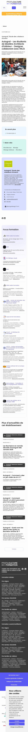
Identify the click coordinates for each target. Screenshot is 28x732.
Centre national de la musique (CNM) (15, 366)
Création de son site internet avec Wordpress (11, 320)
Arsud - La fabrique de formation (13, 333)
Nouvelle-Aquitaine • (15, 589)
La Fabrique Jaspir (11, 258)
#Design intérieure (8, 149)
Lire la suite (18, 184)
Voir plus (14, 549)
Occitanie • (5, 590)
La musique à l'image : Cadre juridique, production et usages (12, 273)
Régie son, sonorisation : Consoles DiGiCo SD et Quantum (13, 289)
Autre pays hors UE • (17, 595)
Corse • (16, 586)
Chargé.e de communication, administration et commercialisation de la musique (14, 405)
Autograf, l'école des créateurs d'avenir (13, 37)
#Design (15, 147)
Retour (5, 26)
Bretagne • (22, 585)
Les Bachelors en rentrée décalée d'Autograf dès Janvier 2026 (13, 447)
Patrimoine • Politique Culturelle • (11, 603)
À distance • (5, 584)
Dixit (7, 247)
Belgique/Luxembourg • (15, 593)
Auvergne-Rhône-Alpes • (16, 584)
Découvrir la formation (9, 242)
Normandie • (5, 589)
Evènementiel (5, 606)
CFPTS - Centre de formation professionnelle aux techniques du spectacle (15, 348)
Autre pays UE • (6, 595)
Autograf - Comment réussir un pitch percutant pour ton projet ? (13, 500)
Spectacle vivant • (7, 604)
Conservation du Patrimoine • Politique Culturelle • (14, 665)
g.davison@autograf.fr (12, 199)
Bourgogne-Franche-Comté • (10, 585)
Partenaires (14, 684)
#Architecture (7, 147)
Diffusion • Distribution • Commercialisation (11, 666)
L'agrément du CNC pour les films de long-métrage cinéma (13, 251)
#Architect (19, 149)
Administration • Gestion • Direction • (12, 612)
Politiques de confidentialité (14, 681)
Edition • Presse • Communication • (12, 602)
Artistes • (5, 614)
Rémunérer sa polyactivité (9, 336)
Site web (8, 201)
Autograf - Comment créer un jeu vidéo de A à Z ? (13, 476)
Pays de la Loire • (14, 590)
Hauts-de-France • (7, 588)
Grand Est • (22, 586)
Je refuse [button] (17, 724)
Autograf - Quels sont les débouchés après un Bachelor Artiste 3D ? (13, 529)
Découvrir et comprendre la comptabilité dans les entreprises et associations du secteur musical (13, 371)
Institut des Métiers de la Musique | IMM (13, 401)
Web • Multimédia (18, 604)
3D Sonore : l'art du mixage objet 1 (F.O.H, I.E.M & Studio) (13, 240)
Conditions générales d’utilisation (14, 678)
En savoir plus (11, 133)
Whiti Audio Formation (12, 235)
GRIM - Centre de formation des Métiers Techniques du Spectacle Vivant (15, 302)
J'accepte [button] (17, 721)
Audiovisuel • (21, 600)
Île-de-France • (17, 588)
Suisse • (24, 593)
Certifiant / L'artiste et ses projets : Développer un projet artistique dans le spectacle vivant (12, 388)
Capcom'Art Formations (13, 316)
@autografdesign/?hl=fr (13, 206)
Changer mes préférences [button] (16, 727)
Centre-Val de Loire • (8, 586)
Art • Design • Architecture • (10, 600)
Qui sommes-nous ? (14, 675)
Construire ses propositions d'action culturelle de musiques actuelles (12, 262)
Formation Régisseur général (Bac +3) (12, 305)
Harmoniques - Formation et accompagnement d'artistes (14, 384)
